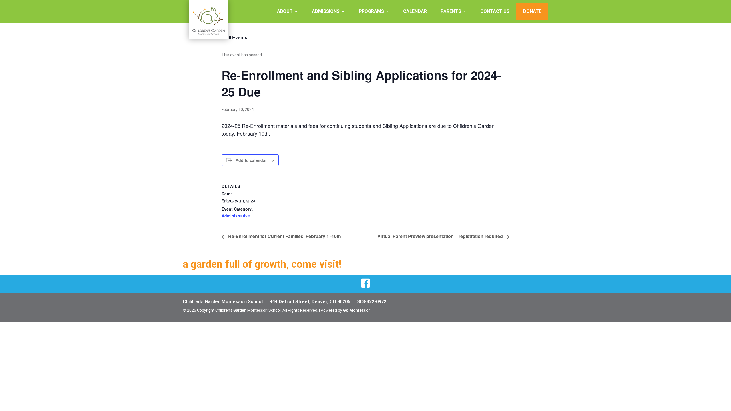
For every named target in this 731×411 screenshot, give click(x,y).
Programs (371, 11)
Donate (532, 11)
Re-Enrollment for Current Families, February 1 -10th (284, 236)
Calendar (415, 11)
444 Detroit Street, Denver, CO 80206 (310, 301)
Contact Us (494, 11)
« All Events (234, 37)
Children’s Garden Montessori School (223, 301)
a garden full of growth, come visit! (262, 264)
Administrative (236, 216)
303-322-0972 (371, 301)
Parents (451, 11)
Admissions (326, 11)
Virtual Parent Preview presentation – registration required (440, 236)
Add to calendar (251, 160)
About (285, 11)
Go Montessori (357, 310)
